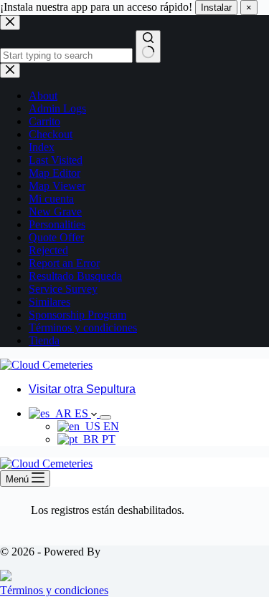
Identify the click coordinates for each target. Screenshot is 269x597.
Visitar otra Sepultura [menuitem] (82, 389)
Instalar (216, 7)
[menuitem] (64, 413)
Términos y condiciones (54, 590)
